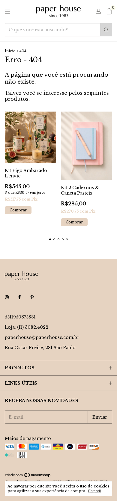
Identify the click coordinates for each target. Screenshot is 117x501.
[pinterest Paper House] (32, 297)
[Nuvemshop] (28, 476)
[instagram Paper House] (7, 297)
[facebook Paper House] (19, 297)
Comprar (18, 210)
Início (10, 51)
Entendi (94, 491)
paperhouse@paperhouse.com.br (42, 337)
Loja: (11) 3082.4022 (26, 327)
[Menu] (7, 11)
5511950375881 (20, 317)
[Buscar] (106, 29)
